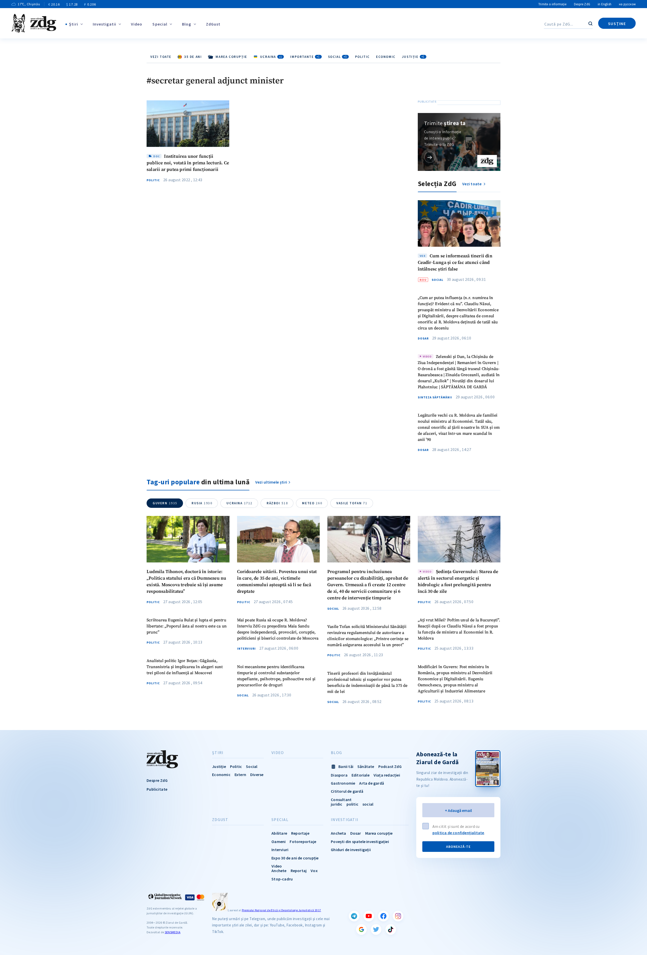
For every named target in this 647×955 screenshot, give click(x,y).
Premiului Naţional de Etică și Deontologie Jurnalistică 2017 (281, 910)
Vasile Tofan (351, 503)
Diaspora (339, 775)
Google (361, 929)
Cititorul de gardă (347, 791)
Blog (186, 24)
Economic (386, 57)
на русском (627, 4)
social (367, 804)
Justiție (413, 57)
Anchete (278, 870)
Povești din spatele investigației (360, 841)
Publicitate (157, 789)
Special (159, 24)
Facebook (383, 916)
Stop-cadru (282, 878)
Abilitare (279, 833)
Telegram (354, 916)
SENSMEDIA (172, 932)
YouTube (368, 916)
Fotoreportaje (303, 841)
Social (337, 57)
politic (352, 804)
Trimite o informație (552, 4)
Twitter (376, 929)
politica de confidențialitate (458, 832)
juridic (336, 804)
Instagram (398, 916)
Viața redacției (387, 775)
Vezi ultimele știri (271, 482)
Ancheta (338, 833)
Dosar (423, 338)
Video (137, 24)
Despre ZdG (582, 4)
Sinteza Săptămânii (435, 397)
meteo (312, 503)
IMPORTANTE (305, 57)
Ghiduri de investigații (351, 849)
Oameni (278, 841)
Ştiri (73, 24)
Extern (240, 774)
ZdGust (213, 24)
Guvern (165, 503)
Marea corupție (379, 833)
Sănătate (365, 766)
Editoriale (360, 775)
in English (604, 4)
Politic (362, 57)
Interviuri (246, 648)
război (277, 503)
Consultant (341, 799)
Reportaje (300, 833)
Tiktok (390, 929)
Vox (314, 870)
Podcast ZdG (390, 766)
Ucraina (239, 503)
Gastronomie (343, 783)
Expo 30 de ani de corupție (294, 857)
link (429, 157)
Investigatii (104, 24)
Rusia (202, 503)
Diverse (256, 774)
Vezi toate (160, 57)
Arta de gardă (371, 783)
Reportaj (299, 870)
